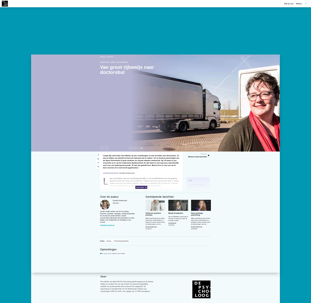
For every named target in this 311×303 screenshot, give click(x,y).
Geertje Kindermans (151, 227)
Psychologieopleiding (121, 241)
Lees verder (140, 187)
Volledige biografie (106, 225)
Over (103, 276)
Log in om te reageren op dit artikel (114, 253)
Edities (299, 4)
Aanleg (109, 241)
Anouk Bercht (172, 223)
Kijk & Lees (289, 4)
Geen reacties (134, 148)
